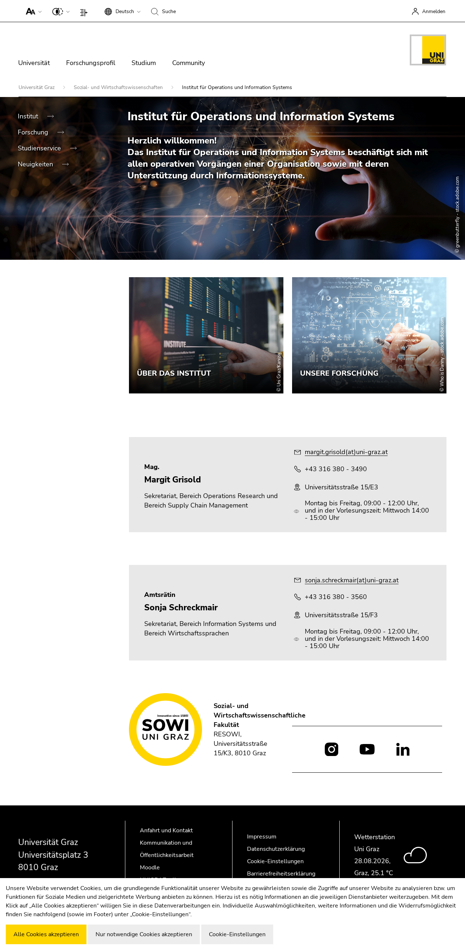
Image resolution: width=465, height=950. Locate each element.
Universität (34, 62)
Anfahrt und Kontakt (166, 830)
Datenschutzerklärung (276, 849)
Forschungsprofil (90, 62)
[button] (32, 11)
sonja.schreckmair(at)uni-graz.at (352, 580)
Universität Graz (37, 87)
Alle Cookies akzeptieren (46, 934)
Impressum (261, 837)
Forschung (34, 132)
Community (188, 62)
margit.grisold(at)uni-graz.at (346, 452)
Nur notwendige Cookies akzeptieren (144, 934)
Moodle (150, 868)
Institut (29, 116)
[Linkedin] (403, 749)
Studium (144, 62)
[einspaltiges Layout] (85, 11)
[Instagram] (331, 749)
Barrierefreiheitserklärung (281, 874)
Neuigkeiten (36, 164)
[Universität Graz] (428, 51)
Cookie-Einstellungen (275, 861)
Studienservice (40, 148)
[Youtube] (367, 749)
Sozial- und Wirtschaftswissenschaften (119, 87)
